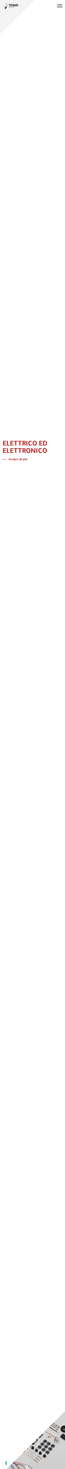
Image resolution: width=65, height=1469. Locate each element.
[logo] (10, 6)
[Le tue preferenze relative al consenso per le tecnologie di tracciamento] (6, 1463)
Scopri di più (18, 459)
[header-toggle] (59, 6)
